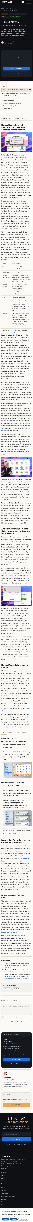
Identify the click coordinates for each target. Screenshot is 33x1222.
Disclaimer (4, 1199)
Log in (29, 2)
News (2, 1183)
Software (3, 1178)
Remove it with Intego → (16, 68)
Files (2, 1181)
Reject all (14, 1219)
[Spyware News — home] (7, 2)
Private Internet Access (9, 932)
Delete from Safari (8, 108)
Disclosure (4, 1202)
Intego (13, 332)
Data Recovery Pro (19, 887)
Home (2, 8)
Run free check (16, 1139)
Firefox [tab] (10, 732)
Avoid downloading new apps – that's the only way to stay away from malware (16, 94)
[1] (27, 174)
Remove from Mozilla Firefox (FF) (12, 103)
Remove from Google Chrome (11, 106)
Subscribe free (16, 1104)
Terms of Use (4, 1193)
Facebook (4, 1168)
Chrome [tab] (17, 732)
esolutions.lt (11, 1166)
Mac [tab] (4, 732)
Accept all (5, 1219)
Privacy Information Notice (8, 1196)
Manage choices (23, 1219)
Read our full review (16, 1063)
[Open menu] (23, 2)
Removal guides (11, 8)
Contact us (4, 1204)
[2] (20, 443)
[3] (29, 546)
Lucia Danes (8, 41)
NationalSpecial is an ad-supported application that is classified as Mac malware (16, 90)
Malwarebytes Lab (9, 972)
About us (3, 1190)
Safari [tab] (24, 732)
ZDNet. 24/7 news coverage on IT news (15, 978)
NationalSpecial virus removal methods (13, 98)
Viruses (3, 1175)
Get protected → (16, 1059)
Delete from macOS (8, 100)
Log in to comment (16, 1021)
